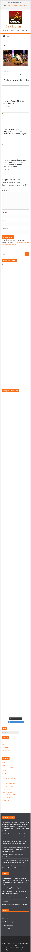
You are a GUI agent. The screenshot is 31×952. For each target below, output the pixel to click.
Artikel (3, 742)
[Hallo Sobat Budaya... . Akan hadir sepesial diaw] (15, 660)
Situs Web (5, 228)
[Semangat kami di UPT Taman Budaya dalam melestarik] (15, 692)
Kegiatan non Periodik (9, 794)
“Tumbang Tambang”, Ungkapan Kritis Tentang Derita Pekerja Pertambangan (14, 131)
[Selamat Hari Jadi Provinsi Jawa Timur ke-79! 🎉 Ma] (15, 563)
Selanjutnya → (24, 75)
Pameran (4, 773)
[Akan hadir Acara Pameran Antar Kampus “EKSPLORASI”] (15, 547)
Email (4, 220)
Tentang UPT (5, 800)
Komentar (5, 190)
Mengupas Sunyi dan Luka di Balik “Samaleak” (15, 904)
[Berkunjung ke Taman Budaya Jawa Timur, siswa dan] (15, 418)
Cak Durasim (16, 26)
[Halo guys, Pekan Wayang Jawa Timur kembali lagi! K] (15, 482)
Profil (3, 776)
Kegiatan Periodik (8, 797)
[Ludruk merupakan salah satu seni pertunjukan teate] (15, 676)
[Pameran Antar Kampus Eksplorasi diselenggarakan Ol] (15, 434)
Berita (3, 744)
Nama (4, 212)
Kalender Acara (6, 747)
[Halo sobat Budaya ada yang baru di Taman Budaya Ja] (15, 628)
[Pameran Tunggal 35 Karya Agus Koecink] (15, 85)
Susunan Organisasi (9, 783)
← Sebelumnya (6, 71)
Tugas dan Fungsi (8, 786)
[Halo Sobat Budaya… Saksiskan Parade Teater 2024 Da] (15, 515)
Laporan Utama (6, 750)
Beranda (4, 762)
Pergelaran (5, 753)
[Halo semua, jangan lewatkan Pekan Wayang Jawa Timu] (15, 466)
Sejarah (5, 781)
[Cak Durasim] (4, 36)
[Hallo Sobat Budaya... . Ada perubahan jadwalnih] (15, 708)
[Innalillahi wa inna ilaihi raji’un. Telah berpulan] (15, 595)
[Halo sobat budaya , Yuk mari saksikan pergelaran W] (15, 611)
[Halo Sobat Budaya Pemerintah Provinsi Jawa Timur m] (15, 579)
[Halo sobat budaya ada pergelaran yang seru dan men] (15, 644)
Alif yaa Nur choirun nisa (9, 854)
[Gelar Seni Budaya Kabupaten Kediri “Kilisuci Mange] (15, 402)
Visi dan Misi (6, 789)
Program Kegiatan (7, 792)
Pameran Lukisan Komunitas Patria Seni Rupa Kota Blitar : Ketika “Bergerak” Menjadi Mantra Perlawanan (14, 163)
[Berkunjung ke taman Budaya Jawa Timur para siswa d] (15, 450)
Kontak (4, 770)
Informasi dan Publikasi (8, 768)
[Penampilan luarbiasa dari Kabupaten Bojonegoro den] (15, 531)
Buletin (4, 765)
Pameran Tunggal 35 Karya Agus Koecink (13, 102)
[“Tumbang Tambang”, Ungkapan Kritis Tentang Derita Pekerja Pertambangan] (15, 113)
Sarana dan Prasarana (9, 778)
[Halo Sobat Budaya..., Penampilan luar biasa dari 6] (15, 499)
